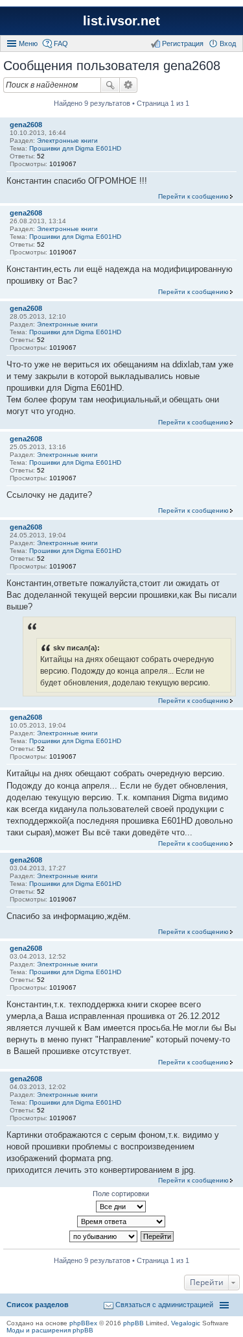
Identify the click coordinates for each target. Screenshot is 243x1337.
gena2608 (26, 125)
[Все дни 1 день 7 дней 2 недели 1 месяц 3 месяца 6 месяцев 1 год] (121, 1206)
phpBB (133, 1323)
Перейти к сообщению (193, 196)
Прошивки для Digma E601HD (75, 148)
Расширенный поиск (128, 85)
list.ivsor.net (121, 21)
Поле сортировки (121, 1193)
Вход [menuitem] (228, 43)
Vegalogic (185, 1323)
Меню (28, 43)
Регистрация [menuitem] (182, 43)
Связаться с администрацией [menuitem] (164, 1304)
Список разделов (37, 1304)
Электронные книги (67, 140)
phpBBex (83, 1323)
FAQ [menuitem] (61, 43)
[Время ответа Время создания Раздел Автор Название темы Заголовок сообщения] (121, 1221)
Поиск (110, 85)
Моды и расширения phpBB (49, 1330)
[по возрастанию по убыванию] (104, 1236)
